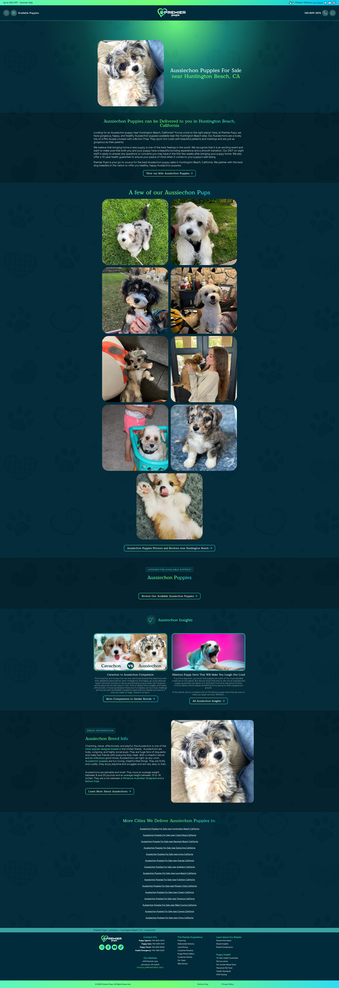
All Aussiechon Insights (207, 701)
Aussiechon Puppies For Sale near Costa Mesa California (169, 835)
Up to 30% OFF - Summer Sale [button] (18, 2)
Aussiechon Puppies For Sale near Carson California (169, 892)
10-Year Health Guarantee (227, 958)
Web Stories (183, 964)
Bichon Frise (92, 781)
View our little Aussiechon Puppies (168, 173)
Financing (182, 940)
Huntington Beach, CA (132, 930)
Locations (113, 930)
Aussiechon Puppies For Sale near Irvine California (169, 854)
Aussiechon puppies (96, 761)
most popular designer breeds (102, 748)
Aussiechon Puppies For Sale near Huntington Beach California (169, 829)
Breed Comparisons (224, 947)
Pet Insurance (222, 961)
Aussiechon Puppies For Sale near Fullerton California (169, 879)
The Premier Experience (190, 937)
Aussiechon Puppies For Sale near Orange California (169, 860)
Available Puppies (28, 13)
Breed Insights (222, 944)
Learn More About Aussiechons (108, 791)
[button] (325, 2)
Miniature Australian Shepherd (140, 778)
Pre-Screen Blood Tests (226, 965)
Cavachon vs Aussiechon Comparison (130, 674)
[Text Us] (332, 13)
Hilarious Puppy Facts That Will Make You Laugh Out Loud (208, 674)
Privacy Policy (228, 984)
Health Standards (223, 971)
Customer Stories (185, 957)
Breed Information (223, 940)
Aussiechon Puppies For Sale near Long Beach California (169, 873)
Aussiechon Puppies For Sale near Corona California (169, 911)
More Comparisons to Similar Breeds (128, 698)
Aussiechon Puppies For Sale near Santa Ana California (169, 848)
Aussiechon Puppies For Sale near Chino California (169, 918)
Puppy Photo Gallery (186, 954)
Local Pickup (183, 947)
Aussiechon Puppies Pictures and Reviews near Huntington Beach (168, 548)
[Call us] (325, 13)
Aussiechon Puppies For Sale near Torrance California (169, 898)
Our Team (182, 960)
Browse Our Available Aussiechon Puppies (168, 596)
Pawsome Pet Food (224, 968)
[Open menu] (6, 13)
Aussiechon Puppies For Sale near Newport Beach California (169, 841)
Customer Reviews (185, 950)
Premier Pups (100, 930)
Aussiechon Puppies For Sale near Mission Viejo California (169, 886)
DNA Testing (221, 974)
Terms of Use (202, 984)
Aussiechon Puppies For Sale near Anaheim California (169, 867)
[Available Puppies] (14, 13)
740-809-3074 (312, 13)
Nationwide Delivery (186, 944)
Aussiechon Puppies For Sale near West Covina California (170, 905)
